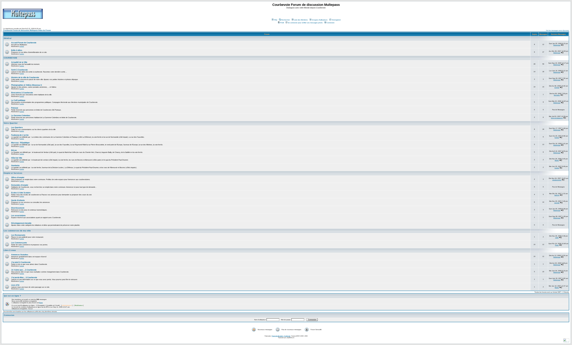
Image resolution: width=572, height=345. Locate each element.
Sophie (556, 87)
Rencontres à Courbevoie (22, 93)
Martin (557, 160)
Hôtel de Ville (16, 158)
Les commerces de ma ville (17, 231)
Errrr (41, 302)
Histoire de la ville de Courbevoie (25, 77)
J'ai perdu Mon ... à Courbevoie (24, 277)
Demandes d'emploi (19, 185)
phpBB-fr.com (290, 337)
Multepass (556, 45)
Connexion (330, 23)
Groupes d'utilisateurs (320, 20)
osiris (557, 237)
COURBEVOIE (10, 58)
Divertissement (17, 208)
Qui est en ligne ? (12, 296)
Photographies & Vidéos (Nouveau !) (26, 85)
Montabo (557, 95)
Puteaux (14, 108)
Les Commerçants (19, 243)
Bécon (14, 150)
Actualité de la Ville (19, 62)
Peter (557, 245)
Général (7, 38)
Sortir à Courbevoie (19, 70)
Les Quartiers (17, 127)
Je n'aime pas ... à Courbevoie (23, 270)
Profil (282, 23)
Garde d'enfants (18, 200)
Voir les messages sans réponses (557, 30)
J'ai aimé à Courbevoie (21, 262)
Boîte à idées (16, 50)
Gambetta (15, 166)
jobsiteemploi (556, 180)
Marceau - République (20, 143)
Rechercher (285, 20)
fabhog (556, 195)
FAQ (275, 20)
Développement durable (21, 223)
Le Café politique (18, 100)
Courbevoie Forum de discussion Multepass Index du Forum (27, 30)
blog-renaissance (557, 118)
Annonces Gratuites (19, 255)
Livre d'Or (15, 285)
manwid (556, 203)
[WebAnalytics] (566, 341)
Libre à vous (10, 250)
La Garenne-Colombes (20, 116)
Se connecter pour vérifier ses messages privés (305, 23)
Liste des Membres (301, 20)
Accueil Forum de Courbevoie (23, 43)
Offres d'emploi (17, 177)
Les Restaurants (18, 235)
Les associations (18, 216)
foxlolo (22, 46)
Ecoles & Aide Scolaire (21, 193)
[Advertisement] (306, 13)
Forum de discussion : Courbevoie (281, 336)
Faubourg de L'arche (20, 135)
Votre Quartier (11, 123)
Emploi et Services (13, 173)
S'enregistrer (336, 20)
